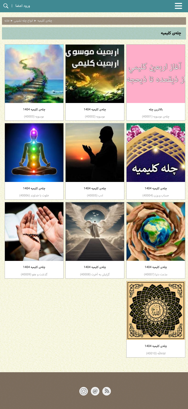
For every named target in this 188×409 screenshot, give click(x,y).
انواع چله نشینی (23, 20)
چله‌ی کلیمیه (44, 20)
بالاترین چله (155, 113)
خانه (7, 20)
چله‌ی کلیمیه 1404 (95, 113)
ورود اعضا (22, 6)
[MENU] (178, 6)
